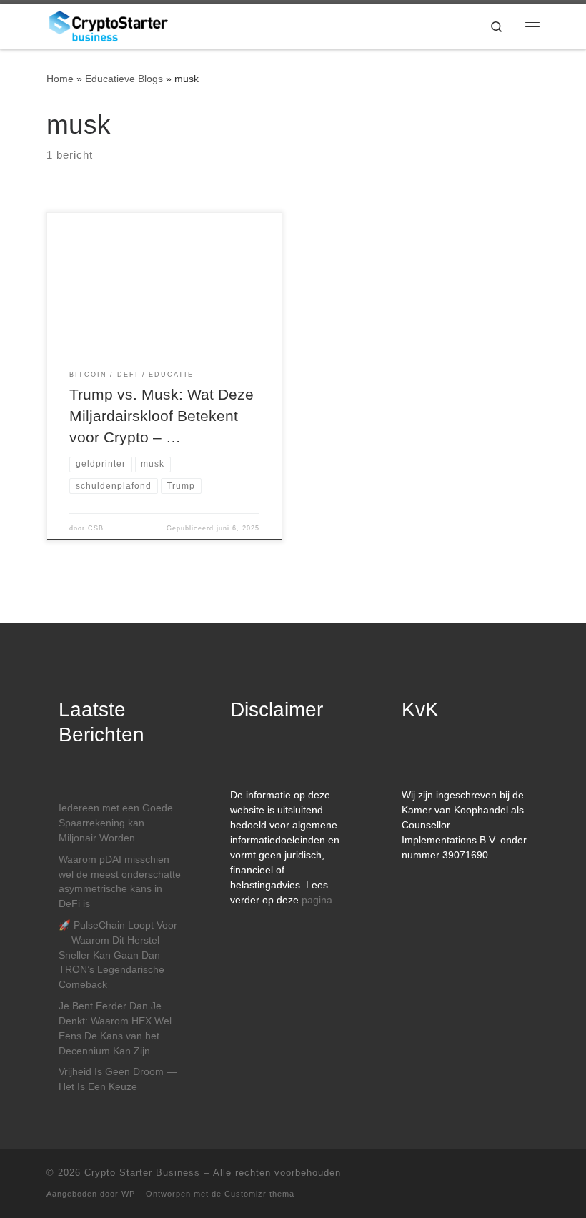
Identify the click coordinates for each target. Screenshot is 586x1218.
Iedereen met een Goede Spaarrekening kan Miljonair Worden (116, 823)
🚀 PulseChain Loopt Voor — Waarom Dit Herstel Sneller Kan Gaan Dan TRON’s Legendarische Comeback (118, 955)
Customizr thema (259, 1193)
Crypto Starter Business (142, 1172)
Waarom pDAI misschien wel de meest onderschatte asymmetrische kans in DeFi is (120, 882)
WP (128, 1193)
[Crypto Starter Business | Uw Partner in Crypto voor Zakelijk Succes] (108, 25)
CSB (96, 528)
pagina (317, 900)
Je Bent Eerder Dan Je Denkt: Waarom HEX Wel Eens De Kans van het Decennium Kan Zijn (115, 1028)
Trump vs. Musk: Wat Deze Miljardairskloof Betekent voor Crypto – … (161, 416)
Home (60, 78)
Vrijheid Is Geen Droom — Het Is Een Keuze (118, 1079)
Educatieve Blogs (124, 78)
